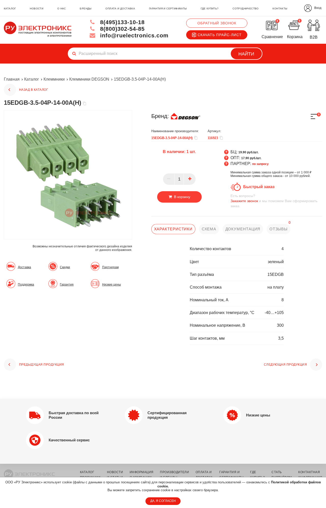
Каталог (31, 79)
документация (243, 229)
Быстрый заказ (259, 187)
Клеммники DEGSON (89, 79)
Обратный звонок (216, 23)
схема (209, 229)
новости (36, 8)
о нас (61, 8)
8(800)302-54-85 (121, 29)
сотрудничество (246, 8)
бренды (85, 8)
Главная (12, 79)
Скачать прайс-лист (220, 35)
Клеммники (54, 79)
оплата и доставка (120, 8)
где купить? (210, 8)
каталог (10, 8)
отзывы (278, 229)
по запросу (260, 164)
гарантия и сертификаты (168, 8)
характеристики (173, 229)
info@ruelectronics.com (133, 35)
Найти (246, 53)
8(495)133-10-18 (121, 22)
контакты (280, 8)
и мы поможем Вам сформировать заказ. (273, 201)
